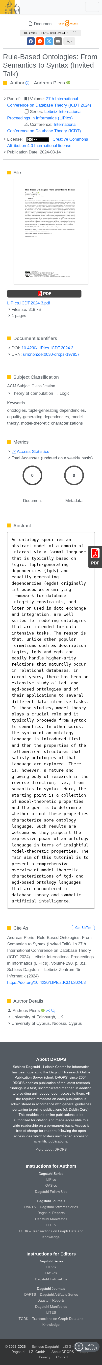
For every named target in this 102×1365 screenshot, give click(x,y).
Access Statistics (32, 451)
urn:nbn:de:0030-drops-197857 (51, 354)
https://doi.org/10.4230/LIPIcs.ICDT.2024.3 (46, 982)
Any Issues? (91, 1346)
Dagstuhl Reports (51, 1213)
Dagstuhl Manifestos (51, 1219)
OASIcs (51, 1185)
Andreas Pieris (49, 82)
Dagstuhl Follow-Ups (51, 1192)
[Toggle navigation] (92, 7)
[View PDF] (51, 231)
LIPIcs (51, 1179)
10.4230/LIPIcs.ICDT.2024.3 (47, 347)
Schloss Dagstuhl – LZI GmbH (55, 1346)
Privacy (44, 1357)
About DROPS (62, 1352)
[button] (69, 41)
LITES (51, 1225)
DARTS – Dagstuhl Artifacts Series (51, 1207)
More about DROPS (51, 1149)
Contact (62, 1357)
